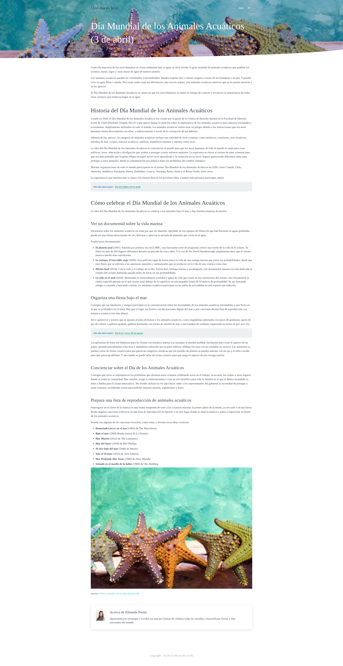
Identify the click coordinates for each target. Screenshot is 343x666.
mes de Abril (121, 593)
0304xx (103, 593)
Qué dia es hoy (104, 8)
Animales (111, 593)
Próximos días (133, 593)
